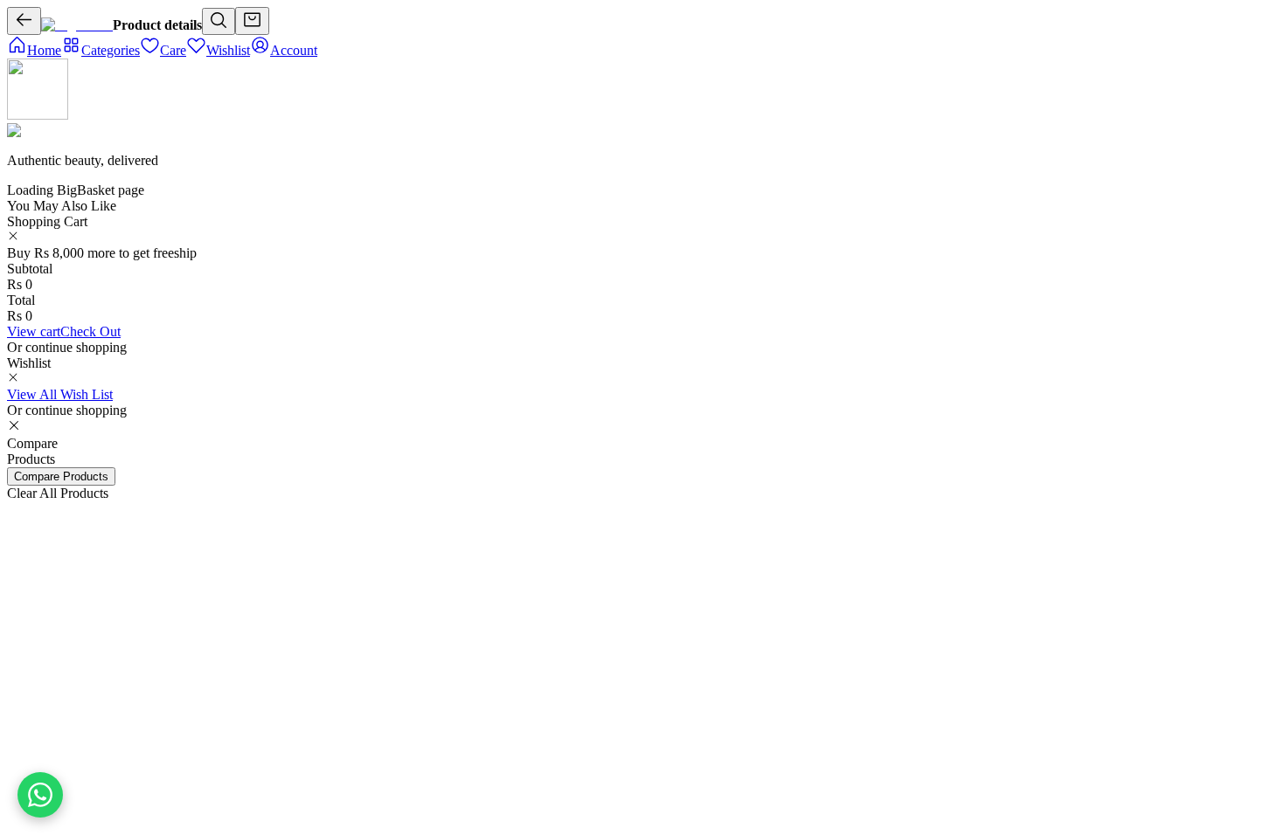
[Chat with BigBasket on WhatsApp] (40, 795)
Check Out (90, 331)
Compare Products (61, 476)
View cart (33, 331)
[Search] (218, 21)
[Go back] (24, 21)
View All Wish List (60, 394)
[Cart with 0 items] (252, 21)
